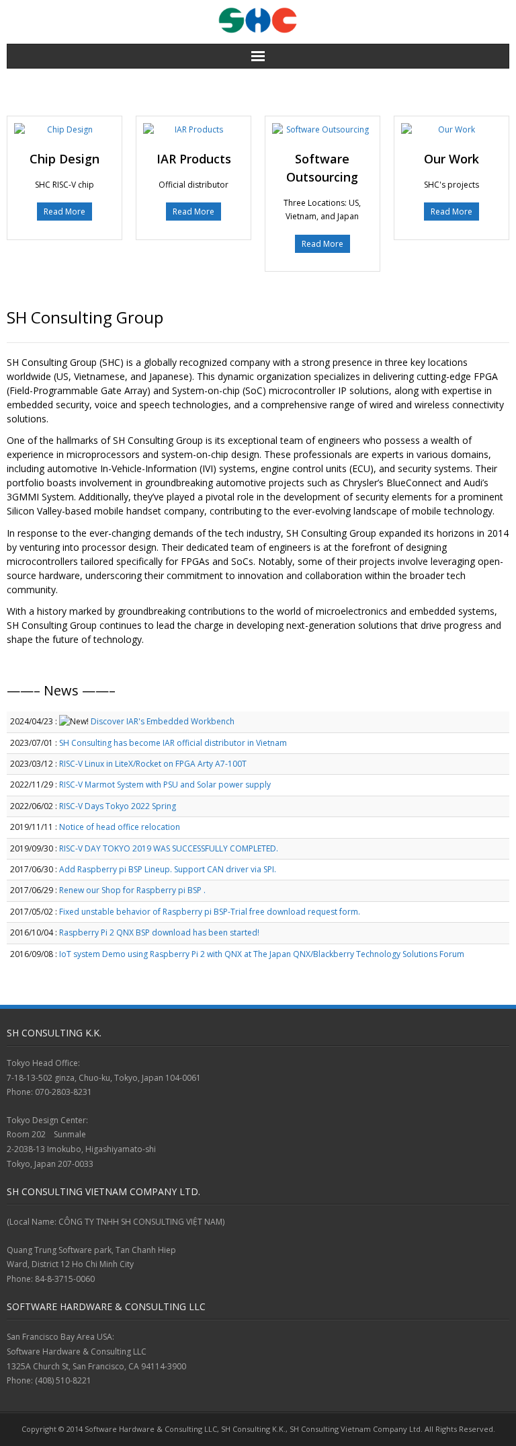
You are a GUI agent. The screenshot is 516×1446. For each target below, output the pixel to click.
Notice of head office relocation (119, 827)
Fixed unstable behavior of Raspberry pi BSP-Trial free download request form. (209, 911)
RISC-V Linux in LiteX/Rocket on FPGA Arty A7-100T (153, 763)
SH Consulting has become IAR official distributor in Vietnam (173, 743)
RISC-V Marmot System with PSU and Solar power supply (165, 784)
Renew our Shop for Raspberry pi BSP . (132, 890)
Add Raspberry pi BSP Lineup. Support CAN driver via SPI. (167, 869)
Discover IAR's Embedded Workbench (162, 721)
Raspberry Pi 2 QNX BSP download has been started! (159, 932)
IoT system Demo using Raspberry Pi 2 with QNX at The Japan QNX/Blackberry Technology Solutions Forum (261, 954)
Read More (64, 211)
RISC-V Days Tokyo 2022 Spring (117, 806)
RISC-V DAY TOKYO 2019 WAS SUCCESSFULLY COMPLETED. (168, 848)
